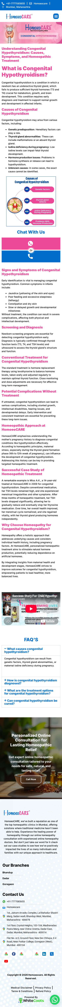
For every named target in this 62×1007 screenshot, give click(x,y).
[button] (56, 16)
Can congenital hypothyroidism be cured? (30, 702)
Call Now (31, 779)
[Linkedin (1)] (44, 954)
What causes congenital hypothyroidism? (23, 650)
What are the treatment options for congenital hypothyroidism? (28, 692)
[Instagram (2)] (29, 954)
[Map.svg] (6, 954)
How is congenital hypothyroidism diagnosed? (30, 682)
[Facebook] (13, 954)
